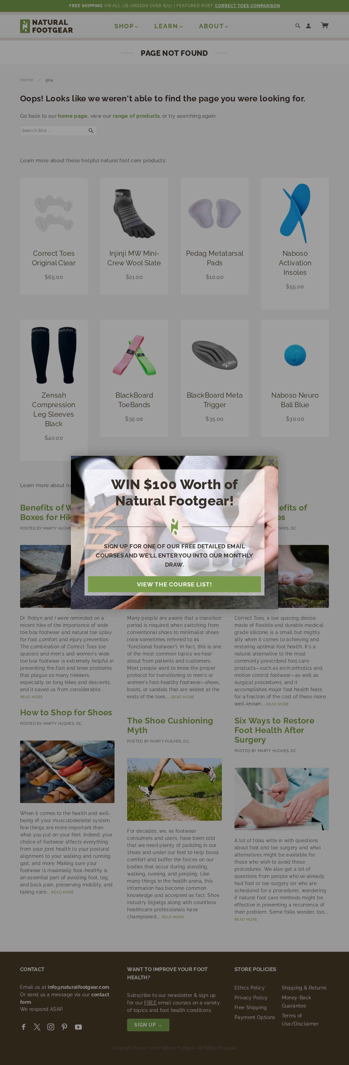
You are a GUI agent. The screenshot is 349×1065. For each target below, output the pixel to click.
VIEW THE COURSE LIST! (174, 584)
